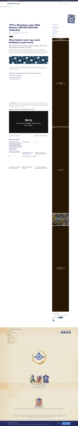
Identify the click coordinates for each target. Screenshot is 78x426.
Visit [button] (65, 3)
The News (18, 33)
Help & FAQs (10, 337)
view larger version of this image (19, 89)
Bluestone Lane (13, 3)
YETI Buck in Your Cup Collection (15, 77)
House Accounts (11, 343)
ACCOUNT (65, 0)
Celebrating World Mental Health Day (27, 167)
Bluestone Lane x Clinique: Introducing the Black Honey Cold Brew (14, 152)
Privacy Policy (17, 408)
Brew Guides (54, 28)
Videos (53, 32)
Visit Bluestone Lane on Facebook (62, 332)
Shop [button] (61, 3)
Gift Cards (10, 335)
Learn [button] (69, 3)
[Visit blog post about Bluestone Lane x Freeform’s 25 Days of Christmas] (15, 160)
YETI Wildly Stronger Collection (15, 75)
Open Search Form (62, 0)
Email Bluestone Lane (70, 332)
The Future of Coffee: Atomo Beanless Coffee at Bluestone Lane (41, 168)
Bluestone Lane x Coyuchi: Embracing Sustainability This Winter (41, 154)
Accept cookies (66, 423)
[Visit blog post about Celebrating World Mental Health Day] (28, 160)
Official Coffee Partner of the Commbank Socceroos (27, 153)
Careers (9, 334)
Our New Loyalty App (12, 342)
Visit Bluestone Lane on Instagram (67, 332)
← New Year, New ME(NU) (14, 135)
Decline (58, 423)
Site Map (42, 408)
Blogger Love (55, 26)
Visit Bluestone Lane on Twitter (65, 332)
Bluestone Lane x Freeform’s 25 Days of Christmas (14, 167)
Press (8, 340)
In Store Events (11, 339)
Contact (9, 331)
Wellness (54, 34)
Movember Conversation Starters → (41, 135)
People (53, 30)
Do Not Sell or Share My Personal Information (54, 408)
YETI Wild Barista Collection (14, 79)
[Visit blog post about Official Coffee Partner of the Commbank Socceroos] (28, 146)
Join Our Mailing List (12, 332)
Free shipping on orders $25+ (12, 0)
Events (53, 29)
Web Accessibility (36, 408)
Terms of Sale (23, 408)
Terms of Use (29, 408)
